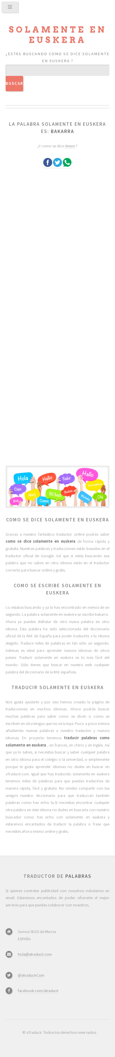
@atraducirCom (31, 975)
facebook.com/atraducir (38, 990)
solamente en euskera (58, 35)
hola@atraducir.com (35, 954)
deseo (70, 145)
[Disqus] (57, 248)
